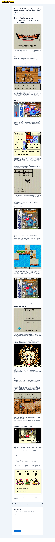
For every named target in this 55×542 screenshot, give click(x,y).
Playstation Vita (50, 1)
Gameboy (31, 1)
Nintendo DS (41, 1)
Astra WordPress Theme (33, 539)
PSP (45, 1)
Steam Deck (36, 1)
